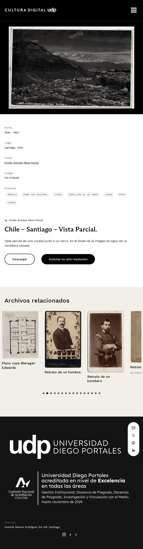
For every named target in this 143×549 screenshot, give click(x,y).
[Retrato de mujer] (106, 336)
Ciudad (58, 194)
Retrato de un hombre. (20, 372)
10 (77, 393)
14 (92, 393)
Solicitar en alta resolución (68, 259)
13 (88, 393)
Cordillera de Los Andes (83, 194)
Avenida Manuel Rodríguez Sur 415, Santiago (32, 526)
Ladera (108, 194)
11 (81, 393)
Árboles (12, 194)
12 (84, 393)
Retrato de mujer (101, 367)
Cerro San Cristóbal (35, 194)
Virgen (11, 202)
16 (99, 393)
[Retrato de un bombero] (63, 341)
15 (96, 393)
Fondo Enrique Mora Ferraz (21, 162)
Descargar (19, 259)
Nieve (122, 194)
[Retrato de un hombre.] (20, 339)
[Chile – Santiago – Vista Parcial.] (71, 67)
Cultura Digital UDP (30, 12)
